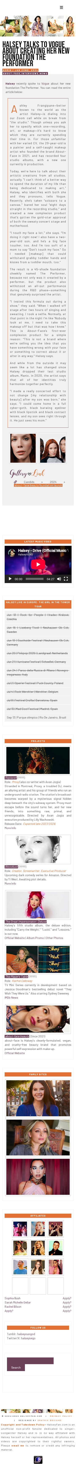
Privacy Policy (61, 1416)
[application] (38, 564)
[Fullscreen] (66, 579)
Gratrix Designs (50, 1420)
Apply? (9, 1310)
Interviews (30, 73)
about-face (11, 73)
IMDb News (11, 997)
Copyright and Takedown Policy (22, 1424)
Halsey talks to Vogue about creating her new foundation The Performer (35, 54)
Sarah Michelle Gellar (18, 1302)
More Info (10, 828)
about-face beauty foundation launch (38, 485)
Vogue (45, 83)
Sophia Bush (12, 1298)
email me (18, 1445)
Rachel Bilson (13, 1306)
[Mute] (59, 579)
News (44, 73)
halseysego (28, 1338)
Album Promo (35, 938)
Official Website (15, 938)
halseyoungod (26, 1334)
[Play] (10, 579)
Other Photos (54, 938)
